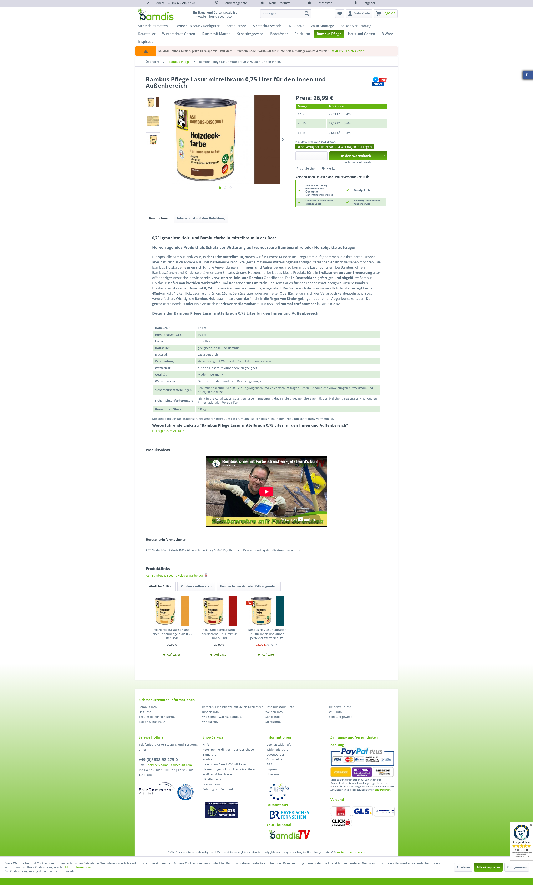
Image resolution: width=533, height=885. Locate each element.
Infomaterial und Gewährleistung (201, 218)
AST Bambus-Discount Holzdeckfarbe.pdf (175, 576)
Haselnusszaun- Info (279, 707)
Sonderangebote (235, 3)
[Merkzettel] (339, 13)
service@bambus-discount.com (170, 765)
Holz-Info (145, 712)
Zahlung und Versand (218, 789)
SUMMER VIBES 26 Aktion (346, 51)
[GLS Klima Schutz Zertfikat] (221, 810)
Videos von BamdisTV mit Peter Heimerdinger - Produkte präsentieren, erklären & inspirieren (230, 769)
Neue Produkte (279, 3)
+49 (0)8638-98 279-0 (158, 759)
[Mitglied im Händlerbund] (185, 792)
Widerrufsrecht (277, 749)
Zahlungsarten (382, 789)
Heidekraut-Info (340, 707)
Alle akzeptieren (488, 867)
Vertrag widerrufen (279, 744)
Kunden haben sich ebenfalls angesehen (248, 586)
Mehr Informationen (79, 867)
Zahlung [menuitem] (337, 744)
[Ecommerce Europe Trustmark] (278, 791)
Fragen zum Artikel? (169, 431)
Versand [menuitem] (337, 799)
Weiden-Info (274, 712)
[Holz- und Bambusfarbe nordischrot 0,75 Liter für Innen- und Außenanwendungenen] (219, 611)
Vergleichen (307, 168)
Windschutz (210, 722)
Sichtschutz (273, 722)
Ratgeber (369, 3)
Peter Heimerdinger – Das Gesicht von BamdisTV (229, 752)
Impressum (274, 769)
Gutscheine (274, 759)
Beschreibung (158, 218)
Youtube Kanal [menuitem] (278, 824)
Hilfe (206, 744)
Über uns (272, 774)
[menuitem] (285, 13)
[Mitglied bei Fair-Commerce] (157, 788)
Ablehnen (463, 867)
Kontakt (208, 759)
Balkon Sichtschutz (152, 722)
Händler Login (212, 779)
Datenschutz (275, 754)
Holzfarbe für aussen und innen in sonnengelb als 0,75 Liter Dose (172, 634)
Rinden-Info (210, 712)
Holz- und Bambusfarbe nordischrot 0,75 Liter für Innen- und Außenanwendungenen (219, 634)
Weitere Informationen (350, 852)
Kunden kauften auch (196, 586)
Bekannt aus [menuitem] (277, 804)
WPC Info (335, 712)
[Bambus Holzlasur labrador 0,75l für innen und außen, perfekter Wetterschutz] (266, 611)
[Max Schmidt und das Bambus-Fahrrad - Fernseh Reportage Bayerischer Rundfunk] (289, 815)
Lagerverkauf (212, 784)
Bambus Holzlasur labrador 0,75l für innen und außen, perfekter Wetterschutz (266, 634)
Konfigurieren (517, 867)
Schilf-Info (272, 717)
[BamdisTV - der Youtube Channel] (289, 834)
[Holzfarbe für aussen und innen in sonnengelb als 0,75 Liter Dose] (171, 611)
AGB (269, 764)
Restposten (324, 3)
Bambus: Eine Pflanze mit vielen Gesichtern (232, 707)
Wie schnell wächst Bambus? (222, 717)
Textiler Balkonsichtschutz (157, 717)
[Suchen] (307, 13)
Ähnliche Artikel (160, 586)
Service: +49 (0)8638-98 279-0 (175, 3)
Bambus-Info (148, 707)
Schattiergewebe (340, 717)
